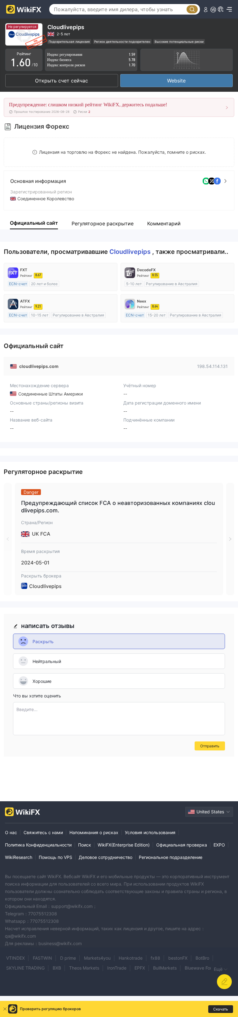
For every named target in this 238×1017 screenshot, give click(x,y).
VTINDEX (15, 958)
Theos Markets (84, 968)
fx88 (155, 958)
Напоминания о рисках (93, 832)
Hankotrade (131, 958)
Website (176, 80)
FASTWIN (42, 958)
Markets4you (97, 958)
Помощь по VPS (55, 857)
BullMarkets (165, 968)
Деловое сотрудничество (105, 857)
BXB (57, 968)
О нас (11, 832)
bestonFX (177, 958)
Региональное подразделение (170, 857)
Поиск (84, 844)
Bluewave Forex (201, 968)
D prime (68, 958)
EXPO (219, 844)
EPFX (139, 968)
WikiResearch (18, 857)
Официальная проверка (181, 844)
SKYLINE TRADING (25, 968)
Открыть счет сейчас (61, 80)
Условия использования (150, 832)
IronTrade (116, 968)
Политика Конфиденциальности (38, 844)
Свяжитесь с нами (43, 832)
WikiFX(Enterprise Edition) (124, 844)
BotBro (202, 958)
